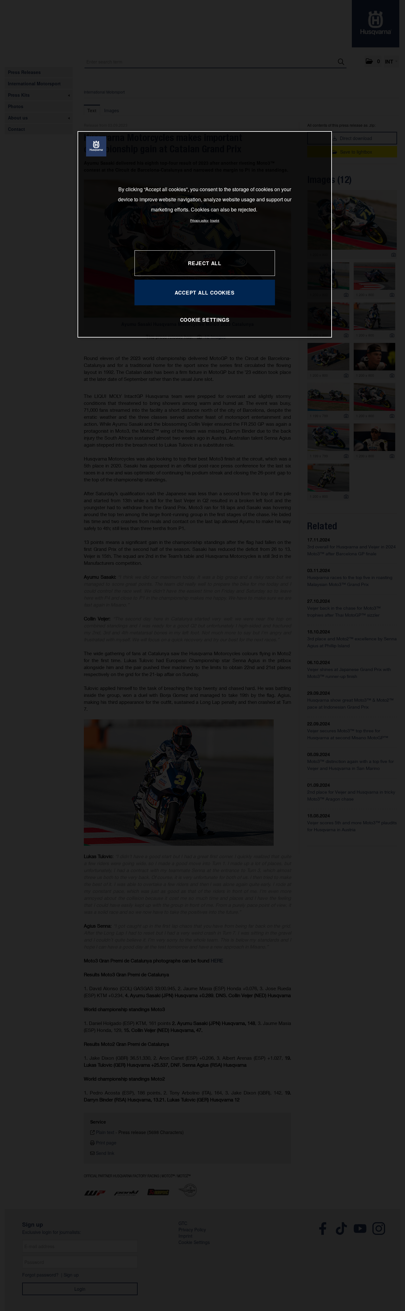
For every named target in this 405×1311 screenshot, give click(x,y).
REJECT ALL (204, 263)
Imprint (214, 220)
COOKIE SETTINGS (205, 319)
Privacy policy (199, 220)
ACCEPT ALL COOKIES (204, 292)
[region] (205, 234)
